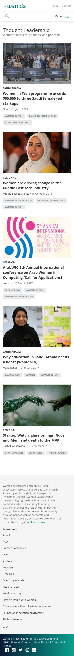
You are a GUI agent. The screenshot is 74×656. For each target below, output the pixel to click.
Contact (66, 5)
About (55, 5)
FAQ (5, 541)
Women (30, 374)
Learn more (38, 522)
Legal (6, 554)
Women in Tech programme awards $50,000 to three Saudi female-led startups (34, 98)
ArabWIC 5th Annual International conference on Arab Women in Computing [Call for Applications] (33, 272)
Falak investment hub (42, 116)
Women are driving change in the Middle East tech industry (32, 185)
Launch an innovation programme (23, 613)
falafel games (57, 452)
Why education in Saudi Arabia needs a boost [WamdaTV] (36, 359)
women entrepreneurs (19, 296)
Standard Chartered (17, 122)
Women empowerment (51, 200)
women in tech (14, 116)
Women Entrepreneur (18, 200)
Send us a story (12, 593)
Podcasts (8, 567)
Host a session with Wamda (19, 599)
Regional (9, 177)
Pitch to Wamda (12, 619)
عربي (68, 16)
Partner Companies (14, 548)
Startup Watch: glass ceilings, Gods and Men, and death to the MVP (33, 438)
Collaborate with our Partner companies (27, 606)
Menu (58, 16)
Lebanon (9, 262)
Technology (12, 290)
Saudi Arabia (12, 88)
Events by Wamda (13, 580)
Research (8, 574)
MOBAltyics (36, 452)
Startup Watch (14, 452)
